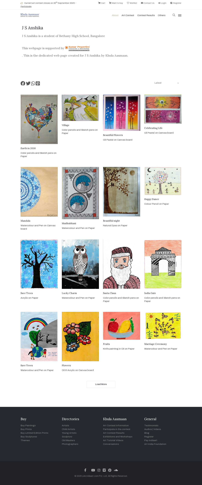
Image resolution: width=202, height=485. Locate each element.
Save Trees (27, 293)
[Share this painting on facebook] (23, 84)
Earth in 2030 (28, 148)
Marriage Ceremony (155, 344)
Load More (101, 384)
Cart (103, 3)
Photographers (70, 444)
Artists (65, 425)
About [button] (115, 15)
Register (177, 3)
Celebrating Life (153, 128)
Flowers (66, 365)
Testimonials (151, 425)
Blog (146, 433)
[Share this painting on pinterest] (38, 84)
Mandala (25, 220)
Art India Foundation (155, 444)
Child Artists (68, 429)
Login (163, 3)
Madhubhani (69, 223)
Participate (26, 6)
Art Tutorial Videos (113, 440)
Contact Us (148, 3)
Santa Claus (109, 293)
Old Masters (68, 440)
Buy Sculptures (29, 436)
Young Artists (69, 433)
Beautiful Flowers (113, 135)
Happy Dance (151, 199)
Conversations (111, 444)
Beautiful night (111, 220)
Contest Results (146, 15)
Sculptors (67, 436)
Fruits (106, 344)
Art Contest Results (113, 433)
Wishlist (133, 3)
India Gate (150, 293)
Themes (25, 440)
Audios (148, 429)
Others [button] (161, 15)
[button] (174, 15)
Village (65, 125)
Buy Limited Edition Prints (34, 433)
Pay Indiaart (150, 440)
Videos (157, 429)
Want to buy (117, 3)
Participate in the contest (116, 429)
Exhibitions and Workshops (117, 436)
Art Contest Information (116, 425)
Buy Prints (26, 429)
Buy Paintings (28, 425)
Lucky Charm (69, 293)
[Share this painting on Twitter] (28, 84)
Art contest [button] (128, 15)
